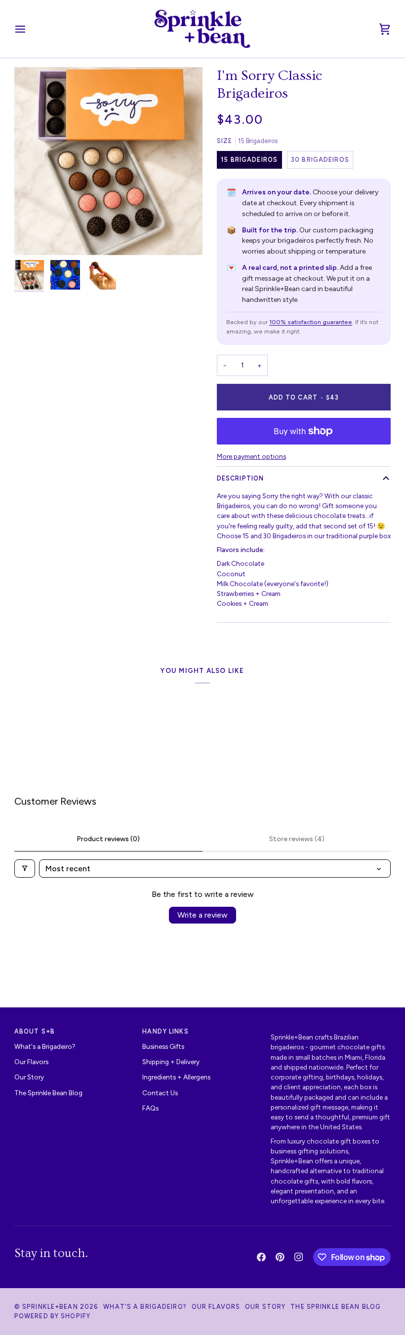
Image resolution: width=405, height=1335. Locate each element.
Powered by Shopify (52, 1316)
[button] (331, 1029)
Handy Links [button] (165, 1031)
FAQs (150, 1108)
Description (240, 478)
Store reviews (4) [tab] (296, 839)
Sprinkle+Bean (50, 1306)
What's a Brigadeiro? (45, 1046)
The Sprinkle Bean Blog (48, 1093)
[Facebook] (261, 1257)
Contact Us (160, 1093)
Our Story (29, 1077)
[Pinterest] (280, 1257)
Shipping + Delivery (171, 1062)
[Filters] (24, 868)
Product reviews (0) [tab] (108, 839)
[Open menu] (29, 29)
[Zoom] (108, 161)
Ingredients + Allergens (176, 1077)
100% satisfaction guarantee (310, 322)
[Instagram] (298, 1257)
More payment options (251, 456)
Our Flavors (31, 1062)
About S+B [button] (34, 1031)
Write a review (202, 915)
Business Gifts (163, 1046)
